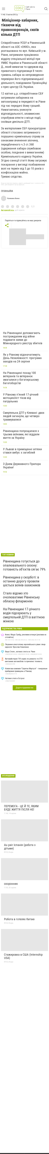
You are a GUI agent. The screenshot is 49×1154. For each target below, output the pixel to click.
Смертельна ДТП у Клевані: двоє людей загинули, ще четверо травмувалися (23, 416)
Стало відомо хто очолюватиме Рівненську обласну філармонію (21, 597)
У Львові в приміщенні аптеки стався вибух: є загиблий (22, 450)
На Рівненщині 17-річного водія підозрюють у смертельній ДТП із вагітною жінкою (24, 615)
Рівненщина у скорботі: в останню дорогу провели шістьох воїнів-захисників (21, 581)
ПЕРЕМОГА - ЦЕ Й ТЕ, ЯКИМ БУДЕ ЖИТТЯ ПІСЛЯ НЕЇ (21, 807)
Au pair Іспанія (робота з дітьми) (19, 846)
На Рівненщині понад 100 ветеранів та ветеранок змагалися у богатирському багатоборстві (21, 378)
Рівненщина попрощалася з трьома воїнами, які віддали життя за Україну (21, 434)
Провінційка (7, 191)
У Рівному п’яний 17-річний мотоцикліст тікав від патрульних (20, 398)
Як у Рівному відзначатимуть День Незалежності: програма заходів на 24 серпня (22, 358)
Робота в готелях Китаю (19, 919)
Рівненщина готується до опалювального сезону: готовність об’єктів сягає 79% (24, 565)
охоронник (11, 883)
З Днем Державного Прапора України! (22, 465)
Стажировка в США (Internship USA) (23, 956)
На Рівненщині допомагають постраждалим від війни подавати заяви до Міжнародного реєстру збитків (22, 338)
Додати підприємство (24, 687)
